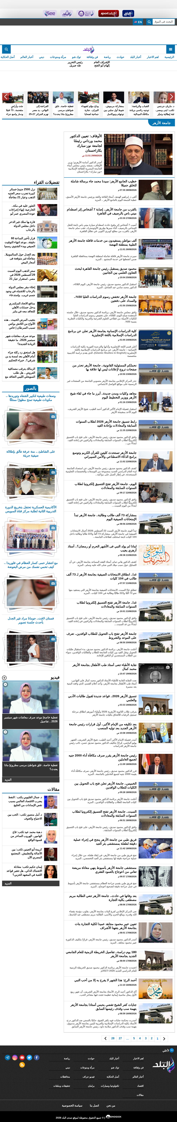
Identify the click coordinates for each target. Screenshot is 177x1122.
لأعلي (166, 1050)
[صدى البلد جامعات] (85, 13)
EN (139, 22)
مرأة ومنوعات (58, 56)
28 (112, 1038)
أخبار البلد (135, 56)
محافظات (65, 1076)
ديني (41, 56)
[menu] (170, 49)
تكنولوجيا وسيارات (110, 1085)
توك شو (76, 56)
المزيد (8, 779)
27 (120, 1038)
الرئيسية (169, 56)
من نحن (110, 1105)
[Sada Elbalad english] (50, 13)
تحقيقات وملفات (61, 1085)
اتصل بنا (94, 1105)
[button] (171, 96)
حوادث (120, 56)
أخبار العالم (26, 56)
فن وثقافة (92, 56)
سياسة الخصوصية (72, 1105)
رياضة (107, 56)
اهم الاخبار (153, 56)
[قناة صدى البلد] (128, 13)
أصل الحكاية (113, 1076)
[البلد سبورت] (108, 13)
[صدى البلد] (88, 49)
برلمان (91, 1085)
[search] (6, 49)
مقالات (140, 1095)
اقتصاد (140, 1085)
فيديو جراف (89, 1076)
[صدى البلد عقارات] (66, 13)
